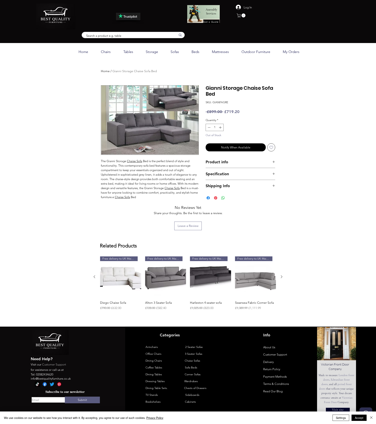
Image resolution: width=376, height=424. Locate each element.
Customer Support (54, 364)
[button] (241, 15)
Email (35, 395)
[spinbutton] (214, 127)
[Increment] (220, 127)
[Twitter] (52, 384)
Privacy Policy (154, 418)
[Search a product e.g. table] (180, 35)
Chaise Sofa (134, 161)
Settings (341, 418)
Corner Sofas (193, 374)
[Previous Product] (94, 276)
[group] (188, 285)
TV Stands (152, 395)
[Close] (371, 418)
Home (105, 71)
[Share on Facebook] (208, 198)
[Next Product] (281, 276)
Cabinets (179, 401)
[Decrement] (208, 127)
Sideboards (192, 395)
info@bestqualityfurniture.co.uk (51, 378)
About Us (269, 347)
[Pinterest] (59, 384)
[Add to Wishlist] (271, 147)
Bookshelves (153, 401)
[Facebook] (44, 384)
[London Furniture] (37, 384)
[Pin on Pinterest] (215, 198)
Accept (359, 418)
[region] (337, 369)
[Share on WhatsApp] (223, 198)
